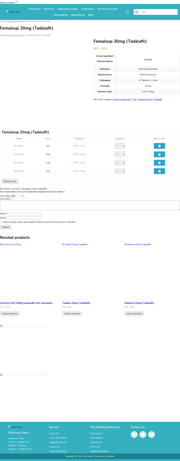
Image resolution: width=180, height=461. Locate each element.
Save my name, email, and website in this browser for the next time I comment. (39, 222)
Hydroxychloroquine (68, 8)
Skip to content (7, 2)
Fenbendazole (60, 15)
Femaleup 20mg (145, 99)
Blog (90, 15)
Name (3, 213)
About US (54, 433)
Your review (6, 198)
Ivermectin (49, 8)
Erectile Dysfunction (107, 8)
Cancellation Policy (58, 451)
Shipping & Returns (58, 442)
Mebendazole (78, 15)
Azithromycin (87, 8)
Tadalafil (158, 99)
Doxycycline (34, 8)
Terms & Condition (57, 437)
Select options (10, 313)
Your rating (5, 195)
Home (2, 21)
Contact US (54, 446)
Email (3, 217)
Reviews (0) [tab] (10, 181)
